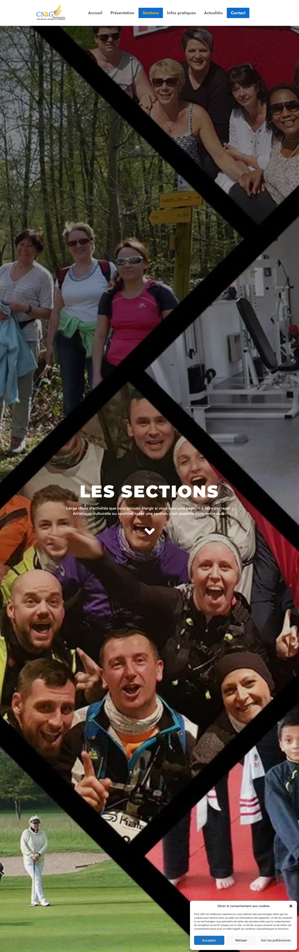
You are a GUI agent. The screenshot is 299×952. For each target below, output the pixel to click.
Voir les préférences (276, 940)
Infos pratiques (181, 13)
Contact (238, 13)
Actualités (213, 13)
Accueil (95, 13)
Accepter (209, 940)
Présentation (122, 13)
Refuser (241, 940)
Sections (151, 13)
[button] (291, 906)
